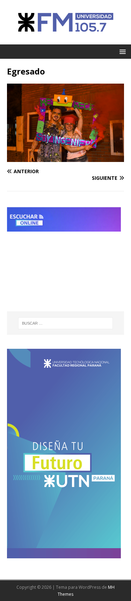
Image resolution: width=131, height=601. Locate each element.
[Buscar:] (65, 323)
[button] (121, 51)
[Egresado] (65, 157)
